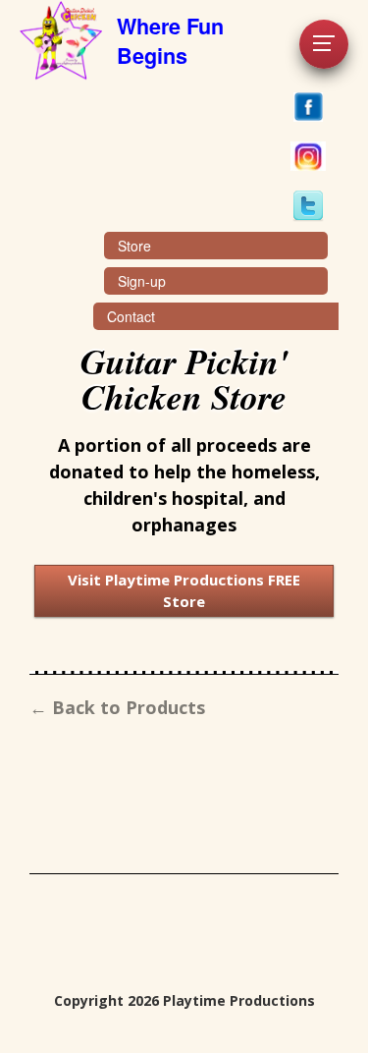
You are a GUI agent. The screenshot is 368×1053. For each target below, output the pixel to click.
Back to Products (128, 707)
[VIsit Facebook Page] (308, 107)
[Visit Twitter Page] (308, 206)
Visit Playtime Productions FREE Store (184, 591)
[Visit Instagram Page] (308, 156)
